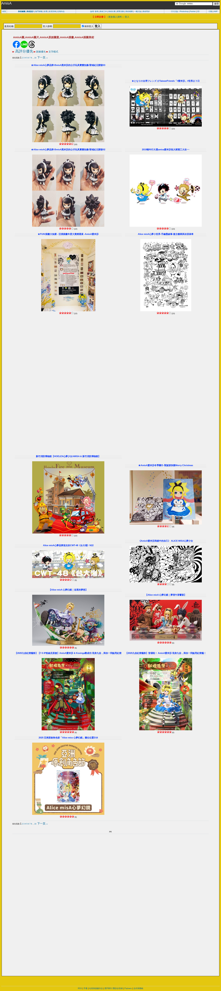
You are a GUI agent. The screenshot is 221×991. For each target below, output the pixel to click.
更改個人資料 (115, 16)
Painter (193, 11)
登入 (127, 16)
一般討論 (137, 11)
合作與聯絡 (138, 988)
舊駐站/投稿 (117, 988)
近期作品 (60, 11)
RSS (80, 988)
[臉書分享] (16, 47)
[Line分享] (24, 47)
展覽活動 (120, 11)
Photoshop (184, 11)
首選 (45, 11)
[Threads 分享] (31, 47)
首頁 (4, 11)
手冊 (85, 988)
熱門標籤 (38, 11)
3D (198, 11)
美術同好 (146, 11)
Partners (128, 988)
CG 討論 (174, 11)
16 (35, 58)
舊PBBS (108, 988)
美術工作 (103, 11)
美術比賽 (111, 11)
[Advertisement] (110, 21)
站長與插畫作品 (96, 988)
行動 (210, 11)
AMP (216, 11)
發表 (96, 11)
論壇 (92, 11)
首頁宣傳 (52, 11)
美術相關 (129, 11)
